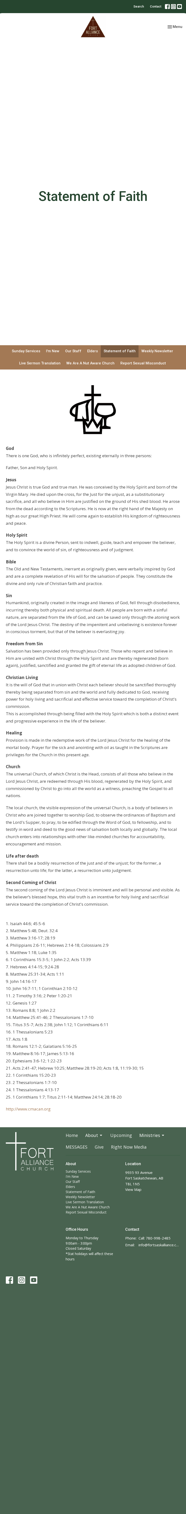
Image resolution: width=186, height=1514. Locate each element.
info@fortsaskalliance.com (159, 1244)
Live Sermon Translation (40, 363)
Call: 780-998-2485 (154, 1238)
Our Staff (73, 351)
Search (138, 6)
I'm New (52, 351)
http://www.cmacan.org (28, 1109)
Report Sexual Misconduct (143, 363)
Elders (92, 351)
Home (72, 1135)
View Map (133, 1189)
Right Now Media (129, 1147)
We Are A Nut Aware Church (90, 363)
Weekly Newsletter (157, 351)
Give (99, 1147)
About (91, 1135)
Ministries (149, 1135)
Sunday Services (26, 351)
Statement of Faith (120, 351)
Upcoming (121, 1135)
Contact (155, 6)
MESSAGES (76, 1147)
